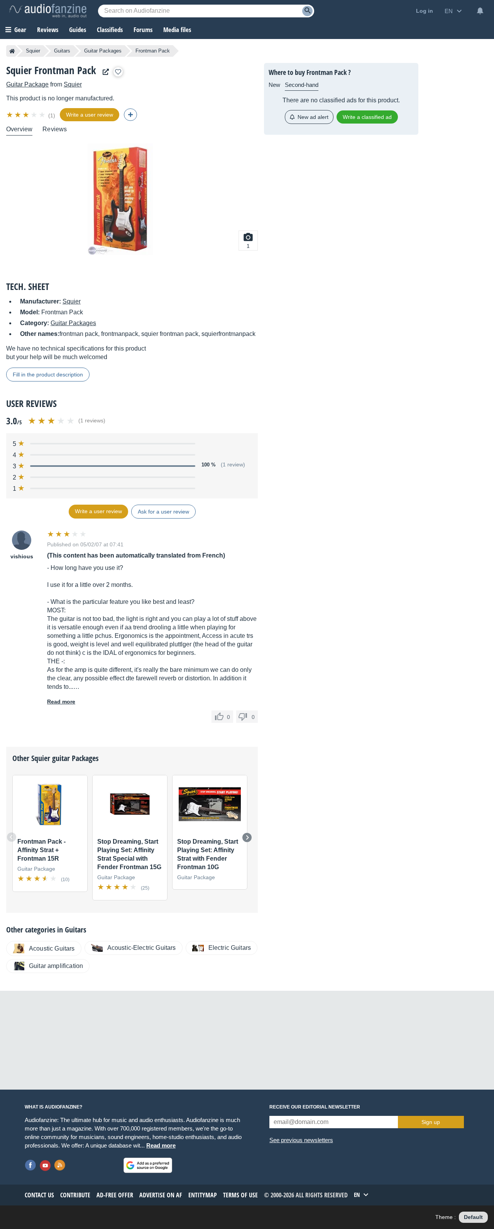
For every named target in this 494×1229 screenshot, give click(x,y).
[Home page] (12, 51)
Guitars (62, 51)
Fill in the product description (48, 374)
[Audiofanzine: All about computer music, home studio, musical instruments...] (47, 11)
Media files (177, 29)
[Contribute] (130, 114)
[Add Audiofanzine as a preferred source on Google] (148, 1165)
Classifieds (110, 29)
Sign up (430, 1122)
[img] (26, 115)
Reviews (47, 29)
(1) (51, 115)
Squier (33, 51)
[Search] (307, 11)
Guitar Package (27, 84)
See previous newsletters (301, 1140)
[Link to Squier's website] (104, 72)
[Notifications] (480, 10)
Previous (11, 837)
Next (247, 837)
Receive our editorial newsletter (314, 1107)
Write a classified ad (367, 117)
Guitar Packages (103, 51)
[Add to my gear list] (118, 72)
